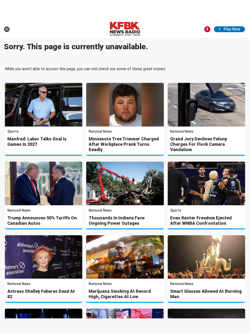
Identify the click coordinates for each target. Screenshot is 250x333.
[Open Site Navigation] (7, 29)
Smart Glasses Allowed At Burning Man (206, 294)
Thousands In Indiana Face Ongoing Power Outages (117, 220)
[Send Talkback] (207, 29)
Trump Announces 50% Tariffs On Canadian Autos (42, 220)
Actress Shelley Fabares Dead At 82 (41, 294)
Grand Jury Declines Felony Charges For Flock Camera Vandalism (198, 144)
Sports (13, 131)
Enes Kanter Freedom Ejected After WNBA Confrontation (201, 220)
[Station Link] (125, 29)
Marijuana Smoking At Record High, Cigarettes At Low (120, 294)
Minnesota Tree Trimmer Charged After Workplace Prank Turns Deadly (124, 144)
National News (100, 131)
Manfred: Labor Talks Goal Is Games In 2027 (37, 141)
